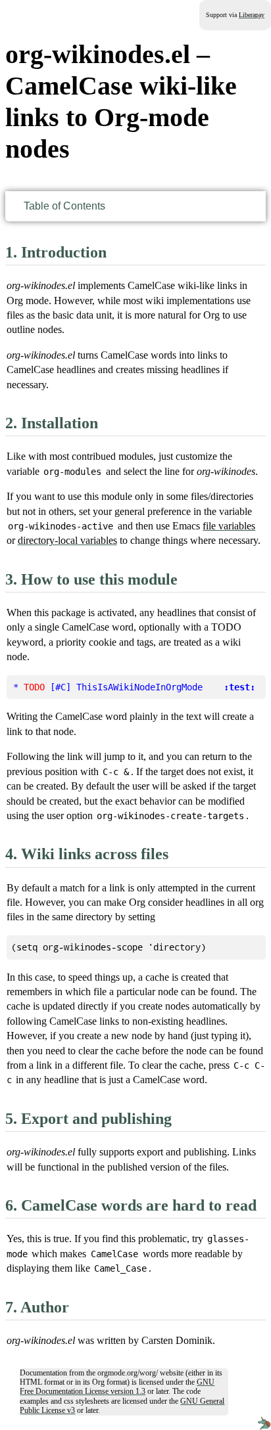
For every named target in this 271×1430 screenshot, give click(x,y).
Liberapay (251, 14)
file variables (229, 525)
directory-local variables (67, 540)
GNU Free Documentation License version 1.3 (117, 1386)
